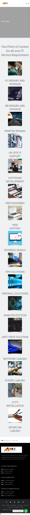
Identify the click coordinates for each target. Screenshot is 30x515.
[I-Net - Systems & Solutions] (6, 3)
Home (3, 505)
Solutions (13, 505)
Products (26, 505)
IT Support (16, 507)
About (8, 505)
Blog (22, 507)
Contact (10, 507)
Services (20, 505)
